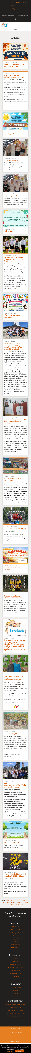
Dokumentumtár (15, 964)
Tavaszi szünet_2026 (11, 842)
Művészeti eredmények (15, 1016)
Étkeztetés (15, 976)
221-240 (17, 904)
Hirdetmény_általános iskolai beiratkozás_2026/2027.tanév (15, 875)
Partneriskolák (15, 947)
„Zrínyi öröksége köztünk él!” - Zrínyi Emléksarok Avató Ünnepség (15, 422)
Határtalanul (15, 990)
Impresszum (15, 1037)
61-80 (18, 900)
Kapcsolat (15, 958)
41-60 (13, 900)
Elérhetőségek (15, 12)
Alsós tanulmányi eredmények (15, 1004)
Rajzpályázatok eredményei (15, 1010)
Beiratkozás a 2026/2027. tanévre (13, 569)
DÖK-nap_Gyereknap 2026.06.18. (12, 316)
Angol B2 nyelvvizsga (12, 160)
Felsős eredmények (15, 1007)
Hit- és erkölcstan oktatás (15, 967)
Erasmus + (15, 993)
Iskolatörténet (15, 930)
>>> (21, 904)
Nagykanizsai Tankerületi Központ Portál (15, 2)
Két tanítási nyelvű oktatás (16, 933)
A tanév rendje (15, 970)
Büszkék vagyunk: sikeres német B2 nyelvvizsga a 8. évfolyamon (13, 259)
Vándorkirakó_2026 (11, 734)
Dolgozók (15, 961)
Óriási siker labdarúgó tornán (15, 529)
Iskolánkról (15, 927)
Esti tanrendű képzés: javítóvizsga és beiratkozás (14, 76)
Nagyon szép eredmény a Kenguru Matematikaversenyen (13, 678)
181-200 (25, 902)
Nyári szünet (8, 231)
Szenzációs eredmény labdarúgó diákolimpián (13, 597)
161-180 (19, 902)
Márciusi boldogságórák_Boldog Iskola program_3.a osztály (15, 785)
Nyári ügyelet (9, 134)
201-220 (11, 904)
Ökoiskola (15, 936)
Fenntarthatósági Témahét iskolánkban (14, 479)
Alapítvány (15, 942)
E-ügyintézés (15, 9)
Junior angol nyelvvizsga (13, 196)
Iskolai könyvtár (15, 945)
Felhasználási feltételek (15, 1032)
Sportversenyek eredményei (15, 1013)
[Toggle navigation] (15, 29)
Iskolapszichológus (15, 973)
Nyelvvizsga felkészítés (15, 939)
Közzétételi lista (15, 1041)
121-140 (7, 902)
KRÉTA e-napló (15, 6)
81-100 (23, 900)
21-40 (8, 900)
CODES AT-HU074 (15, 987)
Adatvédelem (15, 1028)
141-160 (13, 902)
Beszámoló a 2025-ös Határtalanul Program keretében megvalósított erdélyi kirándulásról (13, 346)
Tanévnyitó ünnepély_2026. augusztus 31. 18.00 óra (14, 65)
